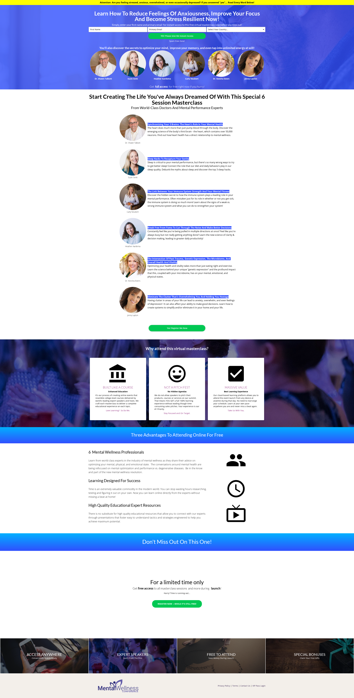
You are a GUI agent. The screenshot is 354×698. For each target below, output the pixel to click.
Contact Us (245, 685)
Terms (235, 685)
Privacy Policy (224, 685)
